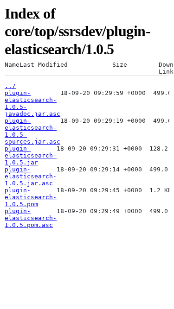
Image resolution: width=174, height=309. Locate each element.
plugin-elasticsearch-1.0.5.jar (31, 155)
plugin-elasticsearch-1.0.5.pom (31, 197)
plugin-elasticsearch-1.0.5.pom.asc (31, 218)
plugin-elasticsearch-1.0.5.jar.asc (31, 176)
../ (10, 85)
